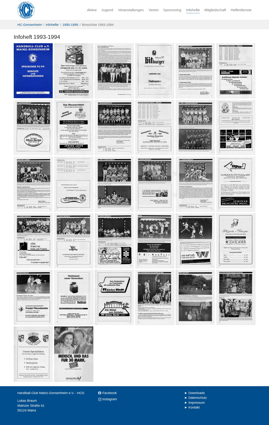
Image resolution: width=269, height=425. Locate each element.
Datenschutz (197, 398)
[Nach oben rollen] (260, 416)
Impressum (196, 402)
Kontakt (194, 407)
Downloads (196, 393)
